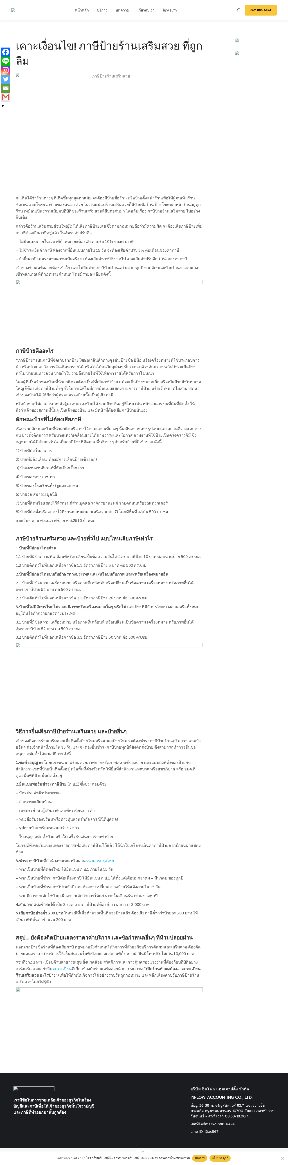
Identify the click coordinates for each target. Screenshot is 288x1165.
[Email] (5, 88)
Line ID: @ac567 (204, 1131)
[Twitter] (5, 79)
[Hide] (3, 106)
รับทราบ (199, 1158)
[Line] (5, 61)
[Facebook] (5, 52)
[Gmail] (5, 97)
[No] (282, 1158)
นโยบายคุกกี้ (220, 1158)
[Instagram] (5, 70)
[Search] (238, 10)
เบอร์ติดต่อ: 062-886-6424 (213, 1124)
